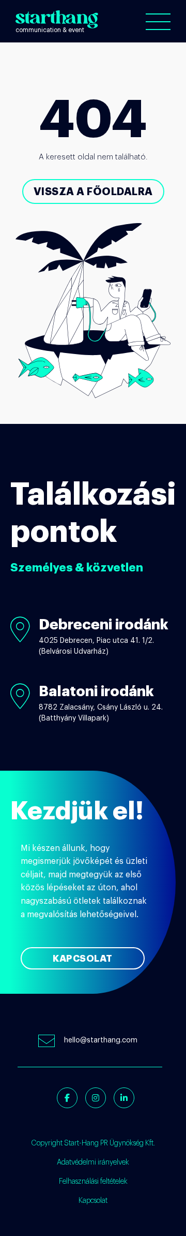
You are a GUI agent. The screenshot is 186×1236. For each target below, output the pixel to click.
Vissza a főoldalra (93, 191)
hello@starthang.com (100, 1040)
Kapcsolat (83, 958)
